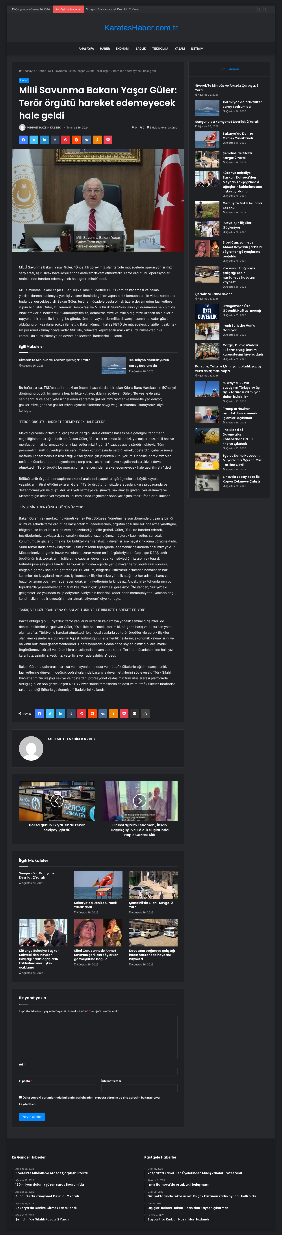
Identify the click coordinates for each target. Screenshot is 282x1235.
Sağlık (141, 48)
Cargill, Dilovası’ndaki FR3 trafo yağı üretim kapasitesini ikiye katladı (243, 350)
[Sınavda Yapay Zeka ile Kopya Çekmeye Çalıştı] (207, 483)
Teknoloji (160, 48)
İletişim (197, 48)
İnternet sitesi (111, 1081)
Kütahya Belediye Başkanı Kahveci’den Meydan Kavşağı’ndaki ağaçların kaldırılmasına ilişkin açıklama (39, 959)
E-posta (25, 1081)
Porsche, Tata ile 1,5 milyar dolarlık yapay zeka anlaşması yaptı (228, 368)
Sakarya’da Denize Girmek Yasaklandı (95, 905)
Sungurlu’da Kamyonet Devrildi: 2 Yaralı (112, 9)
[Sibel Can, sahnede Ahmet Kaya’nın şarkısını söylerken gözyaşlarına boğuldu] (98, 932)
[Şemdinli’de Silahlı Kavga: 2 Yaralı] (153, 885)
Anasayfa (86, 48)
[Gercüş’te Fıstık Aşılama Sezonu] (207, 209)
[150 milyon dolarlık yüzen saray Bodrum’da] (114, 365)
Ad (22, 1064)
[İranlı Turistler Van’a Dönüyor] (207, 331)
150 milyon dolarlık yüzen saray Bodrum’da (243, 104)
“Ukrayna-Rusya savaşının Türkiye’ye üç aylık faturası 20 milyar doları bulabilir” (241, 390)
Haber (105, 48)
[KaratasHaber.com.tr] (141, 27)
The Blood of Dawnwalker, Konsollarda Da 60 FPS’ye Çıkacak (238, 437)
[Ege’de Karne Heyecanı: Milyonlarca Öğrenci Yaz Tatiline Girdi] (207, 461)
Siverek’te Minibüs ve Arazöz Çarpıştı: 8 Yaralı (55, 360)
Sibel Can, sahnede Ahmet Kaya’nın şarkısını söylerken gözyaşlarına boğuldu (96, 954)
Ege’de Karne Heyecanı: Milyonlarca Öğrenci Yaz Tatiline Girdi (242, 460)
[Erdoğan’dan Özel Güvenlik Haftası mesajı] (207, 312)
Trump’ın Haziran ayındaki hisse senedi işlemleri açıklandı (240, 413)
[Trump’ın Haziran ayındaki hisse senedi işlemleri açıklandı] (207, 414)
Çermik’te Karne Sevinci (214, 294)
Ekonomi (123, 48)
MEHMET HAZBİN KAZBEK (44, 127)
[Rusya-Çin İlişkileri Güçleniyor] (207, 229)
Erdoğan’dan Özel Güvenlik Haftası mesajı (242, 308)
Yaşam (180, 48)
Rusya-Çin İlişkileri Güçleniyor (237, 225)
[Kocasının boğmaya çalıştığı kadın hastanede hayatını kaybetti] (153, 932)
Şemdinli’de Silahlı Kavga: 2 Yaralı (151, 905)
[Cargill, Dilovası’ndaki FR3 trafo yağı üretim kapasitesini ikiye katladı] (207, 351)
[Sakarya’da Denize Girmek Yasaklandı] (98, 885)
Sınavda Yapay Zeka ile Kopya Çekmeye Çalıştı (241, 479)
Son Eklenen (229, 69)
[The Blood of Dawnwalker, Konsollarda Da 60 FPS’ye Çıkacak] (207, 436)
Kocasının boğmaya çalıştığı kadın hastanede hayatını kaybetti (152, 954)
